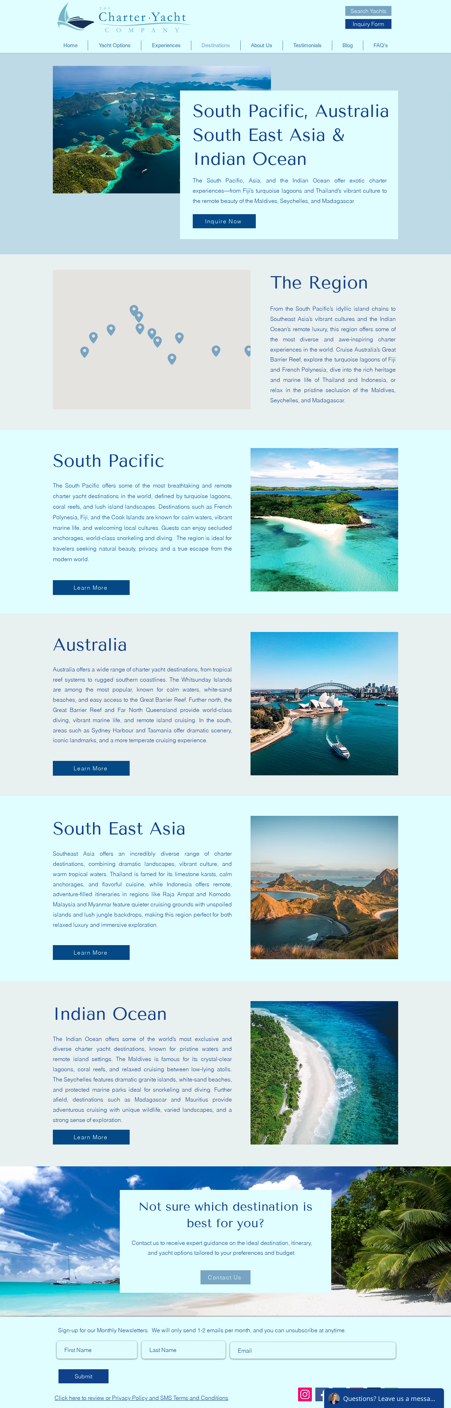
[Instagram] (305, 1394)
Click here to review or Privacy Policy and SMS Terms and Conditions (141, 1397)
